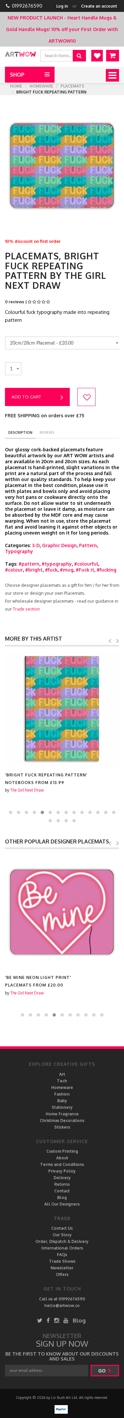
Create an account (99, 6)
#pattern (29, 564)
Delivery (62, 1177)
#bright (34, 570)
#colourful (86, 564)
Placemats (72, 86)
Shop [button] (17, 74)
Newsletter (62, 1267)
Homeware (41, 86)
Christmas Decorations (62, 1120)
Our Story (62, 1234)
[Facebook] (48, 1320)
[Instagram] (56, 1320)
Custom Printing (62, 1151)
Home (16, 86)
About (62, 1157)
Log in (62, 6)
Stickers (62, 1127)
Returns (62, 1184)
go (102, 1370)
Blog (62, 1197)
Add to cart (26, 396)
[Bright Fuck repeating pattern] (62, 709)
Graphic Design (59, 545)
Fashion (62, 1094)
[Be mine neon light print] (62, 912)
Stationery (62, 1107)
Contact (62, 1190)
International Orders (62, 1248)
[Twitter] (39, 1320)
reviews (47, 432)
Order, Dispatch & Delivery (62, 1241)
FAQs (62, 1254)
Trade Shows (62, 1261)
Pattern (88, 545)
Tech (62, 1080)
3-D (36, 545)
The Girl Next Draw (27, 790)
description (20, 432)
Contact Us (62, 1228)
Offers (62, 1274)
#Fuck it (85, 570)
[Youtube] (65, 1320)
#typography (57, 564)
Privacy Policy (62, 1171)
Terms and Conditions (62, 1164)
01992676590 (27, 6)
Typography (19, 551)
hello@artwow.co (62, 1305)
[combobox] (63, 343)
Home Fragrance (62, 1113)
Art (62, 1074)
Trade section (26, 609)
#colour (14, 570)
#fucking (106, 570)
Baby (62, 1100)
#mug (66, 570)
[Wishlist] (97, 55)
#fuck (51, 570)
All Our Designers (62, 1204)
